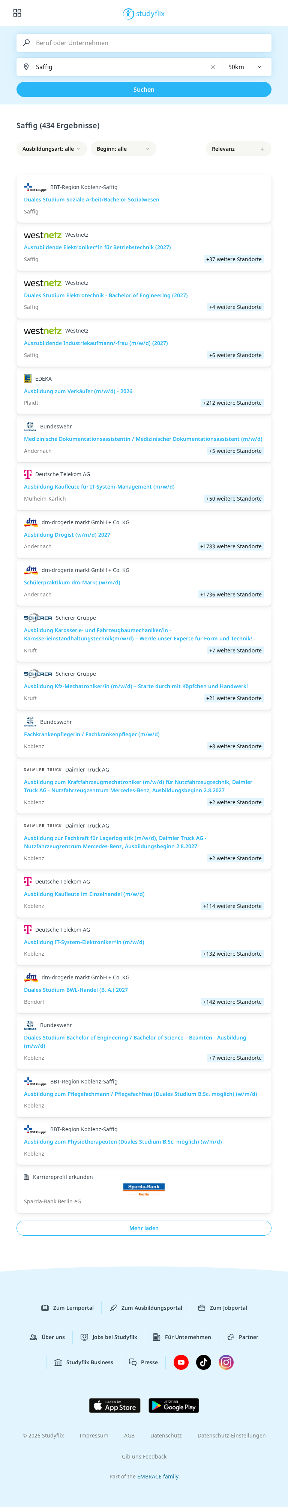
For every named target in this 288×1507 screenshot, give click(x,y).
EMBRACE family (157, 1476)
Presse (149, 1362)
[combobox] (247, 67)
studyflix (150, 13)
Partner (248, 1337)
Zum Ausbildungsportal (152, 1307)
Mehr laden (144, 1228)
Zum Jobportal (228, 1307)
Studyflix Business (89, 1362)
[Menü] (17, 13)
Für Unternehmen (188, 1337)
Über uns (53, 1337)
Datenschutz (166, 1435)
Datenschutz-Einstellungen (232, 1435)
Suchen (144, 89)
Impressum (94, 1435)
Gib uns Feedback (144, 1456)
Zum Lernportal (73, 1307)
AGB (129, 1435)
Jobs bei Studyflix (115, 1337)
